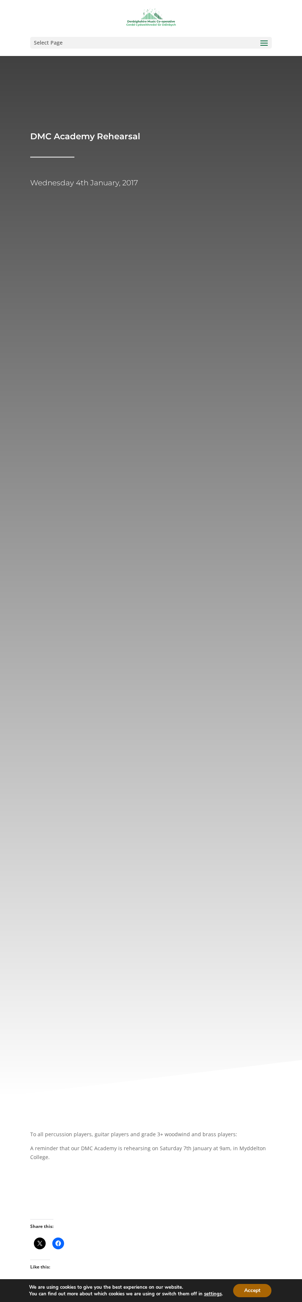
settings (213, 1294)
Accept (252, 1290)
